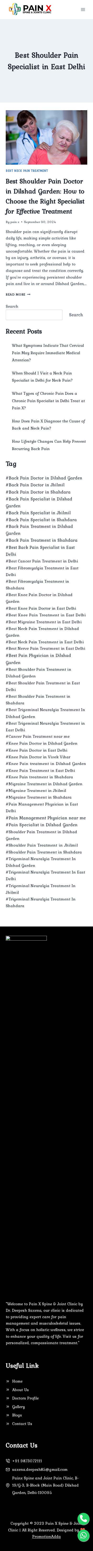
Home (17, 1381)
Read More (18, 294)
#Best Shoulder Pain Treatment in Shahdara (38, 699)
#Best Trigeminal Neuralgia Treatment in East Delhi (45, 726)
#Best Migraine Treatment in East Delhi (44, 622)
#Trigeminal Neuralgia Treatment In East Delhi (45, 875)
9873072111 (30, 1461)
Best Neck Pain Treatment (27, 171)
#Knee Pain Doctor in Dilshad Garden (42, 743)
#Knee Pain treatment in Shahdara (39, 777)
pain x (14, 221)
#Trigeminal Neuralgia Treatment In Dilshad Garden (41, 862)
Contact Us (22, 1424)
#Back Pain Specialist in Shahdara (41, 519)
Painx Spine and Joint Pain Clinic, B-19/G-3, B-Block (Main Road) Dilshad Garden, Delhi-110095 (45, 1485)
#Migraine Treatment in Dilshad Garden (44, 784)
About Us (20, 1390)
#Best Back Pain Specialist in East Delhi (40, 550)
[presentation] (46, 137)
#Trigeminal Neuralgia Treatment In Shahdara (41, 902)
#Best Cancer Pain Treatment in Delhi (42, 561)
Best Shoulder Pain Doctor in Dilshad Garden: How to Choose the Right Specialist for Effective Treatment (45, 196)
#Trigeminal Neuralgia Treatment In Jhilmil (41, 889)
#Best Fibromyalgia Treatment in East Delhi (42, 571)
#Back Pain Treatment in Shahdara (42, 540)
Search (12, 306)
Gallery (18, 1407)
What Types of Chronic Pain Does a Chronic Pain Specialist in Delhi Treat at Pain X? (48, 400)
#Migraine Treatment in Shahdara (39, 797)
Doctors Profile (25, 1398)
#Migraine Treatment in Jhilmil (36, 790)
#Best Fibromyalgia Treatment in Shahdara (37, 584)
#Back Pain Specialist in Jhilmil (38, 513)
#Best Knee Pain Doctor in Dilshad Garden (39, 598)
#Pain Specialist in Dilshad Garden (42, 825)
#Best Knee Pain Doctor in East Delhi (41, 608)
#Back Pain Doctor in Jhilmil (35, 485)
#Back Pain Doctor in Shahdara (38, 492)
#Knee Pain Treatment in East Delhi (40, 770)
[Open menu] (82, 9)
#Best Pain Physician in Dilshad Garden (38, 659)
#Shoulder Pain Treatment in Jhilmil (42, 845)
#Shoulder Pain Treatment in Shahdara (44, 852)
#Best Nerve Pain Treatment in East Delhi (45, 648)
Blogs (17, 1415)
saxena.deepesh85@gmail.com (39, 1469)
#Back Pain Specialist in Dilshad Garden (39, 502)
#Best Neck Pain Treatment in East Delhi (45, 642)
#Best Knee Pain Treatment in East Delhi (46, 615)
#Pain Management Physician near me (46, 817)
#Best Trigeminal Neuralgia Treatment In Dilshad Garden (45, 713)
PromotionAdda (46, 1536)
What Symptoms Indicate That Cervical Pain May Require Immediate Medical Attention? (48, 352)
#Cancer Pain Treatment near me (38, 736)
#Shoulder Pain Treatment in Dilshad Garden (41, 835)
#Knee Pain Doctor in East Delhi (36, 750)
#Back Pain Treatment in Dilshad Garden (39, 529)
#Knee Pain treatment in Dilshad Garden (46, 763)
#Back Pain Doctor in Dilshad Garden (44, 478)
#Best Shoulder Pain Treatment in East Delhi (43, 686)
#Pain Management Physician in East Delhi (42, 807)
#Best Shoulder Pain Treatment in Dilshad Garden (38, 672)
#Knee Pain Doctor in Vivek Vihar (38, 757)
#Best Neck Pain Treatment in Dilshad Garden (42, 631)
